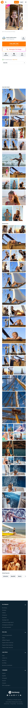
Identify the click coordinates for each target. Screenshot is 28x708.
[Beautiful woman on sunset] (13, 693)
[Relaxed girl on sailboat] (8, 548)
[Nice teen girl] (6, 178)
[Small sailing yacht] (14, 482)
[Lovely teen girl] (18, 270)
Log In (21, 2)
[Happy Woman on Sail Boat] (10, 601)
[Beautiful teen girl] (5, 132)
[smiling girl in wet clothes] (14, 178)
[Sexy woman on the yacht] (13, 646)
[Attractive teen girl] (13, 358)
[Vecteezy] (2, 2)
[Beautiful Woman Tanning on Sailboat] (17, 590)
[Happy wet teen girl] (6, 229)
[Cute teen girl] (13, 96)
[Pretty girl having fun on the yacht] (8, 589)
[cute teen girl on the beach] (5, 110)
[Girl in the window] (5, 286)
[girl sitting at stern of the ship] (6, 241)
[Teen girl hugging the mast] (6, 321)
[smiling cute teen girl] (13, 254)
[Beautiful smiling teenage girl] (6, 167)
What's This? (15, 59)
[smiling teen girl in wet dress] (7, 270)
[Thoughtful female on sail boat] (17, 547)
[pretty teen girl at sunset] (8, 295)
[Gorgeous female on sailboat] (5, 580)
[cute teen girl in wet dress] (14, 229)
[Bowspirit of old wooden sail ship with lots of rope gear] (10, 539)
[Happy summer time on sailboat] (13, 631)
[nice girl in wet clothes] (6, 155)
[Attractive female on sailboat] (13, 568)
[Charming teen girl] (13, 332)
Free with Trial (14, 44)
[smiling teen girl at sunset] (6, 333)
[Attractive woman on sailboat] (14, 556)
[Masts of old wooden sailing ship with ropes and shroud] (4, 539)
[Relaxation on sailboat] (13, 677)
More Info (5, 62)
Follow (23, 39)
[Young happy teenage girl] (10, 143)
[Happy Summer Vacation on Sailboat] (13, 615)
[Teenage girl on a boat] (5, 388)
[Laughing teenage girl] (10, 121)
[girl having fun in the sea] (13, 193)
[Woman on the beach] (14, 155)
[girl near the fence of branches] (5, 206)
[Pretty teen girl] (6, 449)
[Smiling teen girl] (14, 167)
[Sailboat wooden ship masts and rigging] (13, 494)
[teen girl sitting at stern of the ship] (10, 344)
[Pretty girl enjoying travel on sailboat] (11, 580)
